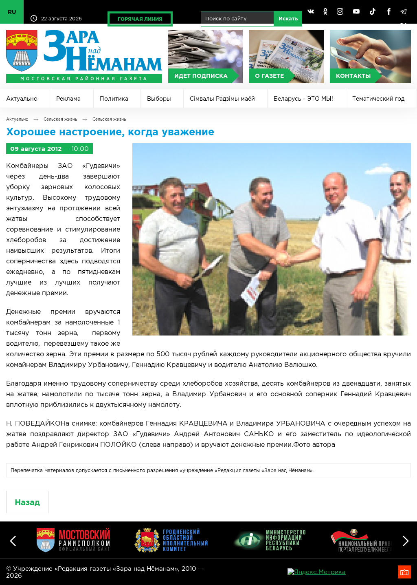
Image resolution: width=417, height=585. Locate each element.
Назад (27, 502)
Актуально (21, 98)
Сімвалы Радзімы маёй (222, 98)
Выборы (159, 98)
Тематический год (378, 98)
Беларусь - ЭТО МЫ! (303, 98)
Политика (114, 98)
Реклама (68, 98)
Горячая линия (140, 19)
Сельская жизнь (60, 119)
